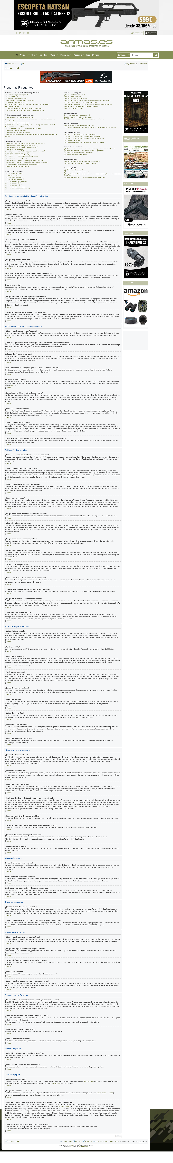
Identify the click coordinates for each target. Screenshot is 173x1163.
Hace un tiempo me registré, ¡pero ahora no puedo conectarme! (27, 104)
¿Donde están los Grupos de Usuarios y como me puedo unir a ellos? (87, 100)
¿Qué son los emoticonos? (14, 177)
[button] (16, 55)
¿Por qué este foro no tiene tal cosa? (76, 172)
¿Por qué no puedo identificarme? (16, 102)
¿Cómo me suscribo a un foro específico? (78, 152)
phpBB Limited (89, 1081)
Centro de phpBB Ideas (105, 1093)
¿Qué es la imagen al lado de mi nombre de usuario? (23, 129)
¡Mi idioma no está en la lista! (14, 127)
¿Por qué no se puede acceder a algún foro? (20, 155)
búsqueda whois (64, 1106)
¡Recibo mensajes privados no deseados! (78, 117)
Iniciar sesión (138, 33)
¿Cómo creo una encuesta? (14, 149)
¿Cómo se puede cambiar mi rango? (17, 132)
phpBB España (83, 1146)
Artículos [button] (24, 55)
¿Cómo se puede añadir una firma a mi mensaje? (21, 147)
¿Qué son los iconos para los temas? (17, 189)
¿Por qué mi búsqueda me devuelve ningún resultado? (82, 136)
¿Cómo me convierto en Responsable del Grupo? (80, 102)
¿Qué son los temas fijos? (13, 185)
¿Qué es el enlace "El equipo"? (74, 108)
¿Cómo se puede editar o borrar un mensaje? (20, 145)
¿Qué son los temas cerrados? (15, 187)
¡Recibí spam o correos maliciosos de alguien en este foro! (84, 119)
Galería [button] (53, 55)
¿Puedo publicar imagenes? (14, 179)
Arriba (9, 209)
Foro (88, 55)
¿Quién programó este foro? (73, 170)
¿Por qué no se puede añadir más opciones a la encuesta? (25, 151)
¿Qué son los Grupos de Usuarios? (75, 98)
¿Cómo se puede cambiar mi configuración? (20, 117)
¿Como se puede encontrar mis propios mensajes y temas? (84, 142)
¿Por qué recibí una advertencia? (16, 159)
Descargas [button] (65, 55)
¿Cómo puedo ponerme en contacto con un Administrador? (84, 178)
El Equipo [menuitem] (78, 1141)
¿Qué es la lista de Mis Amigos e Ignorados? (79, 126)
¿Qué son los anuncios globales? (16, 181)
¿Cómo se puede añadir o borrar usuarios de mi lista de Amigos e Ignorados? (90, 127)
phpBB (12, 386)
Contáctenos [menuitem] (67, 1141)
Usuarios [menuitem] (88, 1141)
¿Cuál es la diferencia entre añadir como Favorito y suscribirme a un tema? (89, 149)
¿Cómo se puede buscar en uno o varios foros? (80, 134)
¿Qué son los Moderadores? (73, 97)
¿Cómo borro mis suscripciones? (75, 155)
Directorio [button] (78, 55)
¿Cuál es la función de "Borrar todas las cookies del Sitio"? (24, 110)
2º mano (95, 55)
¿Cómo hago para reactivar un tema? (17, 166)
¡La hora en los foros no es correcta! (17, 123)
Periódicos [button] (43, 55)
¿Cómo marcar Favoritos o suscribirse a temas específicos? (84, 151)
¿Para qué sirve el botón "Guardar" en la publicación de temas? (26, 163)
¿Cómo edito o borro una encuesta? (17, 153)
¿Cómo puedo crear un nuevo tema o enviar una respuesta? (25, 143)
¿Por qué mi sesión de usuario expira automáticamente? (24, 108)
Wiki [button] (33, 55)
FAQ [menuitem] (23, 64)
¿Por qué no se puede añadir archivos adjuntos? (21, 157)
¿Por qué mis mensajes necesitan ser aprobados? (22, 165)
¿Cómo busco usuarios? (72, 140)
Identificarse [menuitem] (142, 64)
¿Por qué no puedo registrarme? (16, 98)
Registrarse (151, 33)
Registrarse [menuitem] (130, 64)
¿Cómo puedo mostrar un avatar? (16, 130)
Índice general (13, 1141)
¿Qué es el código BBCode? (14, 173)
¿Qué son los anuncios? (13, 183)
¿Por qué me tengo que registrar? (16, 95)
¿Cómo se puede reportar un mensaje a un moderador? (24, 161)
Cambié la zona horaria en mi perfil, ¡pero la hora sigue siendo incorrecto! (30, 125)
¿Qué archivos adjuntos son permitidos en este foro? (82, 161)
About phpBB (55, 1083)
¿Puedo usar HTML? (11, 175)
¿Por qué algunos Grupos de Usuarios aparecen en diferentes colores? (88, 104)
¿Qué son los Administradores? (74, 95)
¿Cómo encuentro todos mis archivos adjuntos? (80, 163)
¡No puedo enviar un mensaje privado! (77, 115)
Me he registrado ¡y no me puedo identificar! (20, 100)
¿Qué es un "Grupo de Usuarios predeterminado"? (81, 106)
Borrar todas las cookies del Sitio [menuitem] (107, 1141)
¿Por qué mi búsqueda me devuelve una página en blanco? (84, 138)
